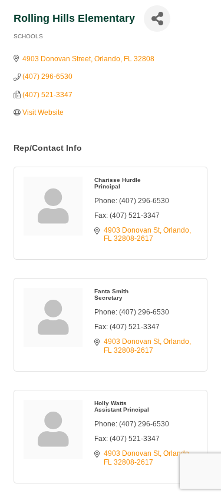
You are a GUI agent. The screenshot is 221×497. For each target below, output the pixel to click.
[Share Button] (157, 18)
